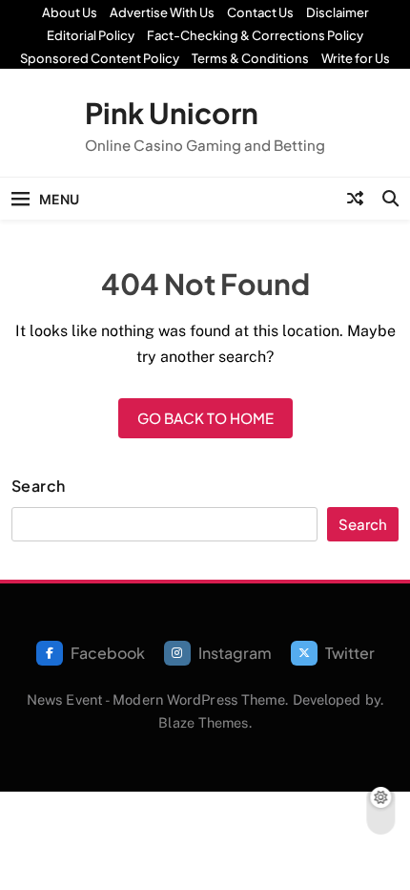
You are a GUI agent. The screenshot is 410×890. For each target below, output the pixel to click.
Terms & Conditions (250, 58)
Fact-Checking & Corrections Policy (255, 35)
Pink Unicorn (171, 113)
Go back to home (205, 418)
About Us (69, 12)
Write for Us (355, 58)
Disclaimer (337, 12)
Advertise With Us (162, 12)
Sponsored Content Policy (99, 58)
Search (38, 486)
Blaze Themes (203, 722)
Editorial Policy (90, 35)
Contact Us (260, 12)
